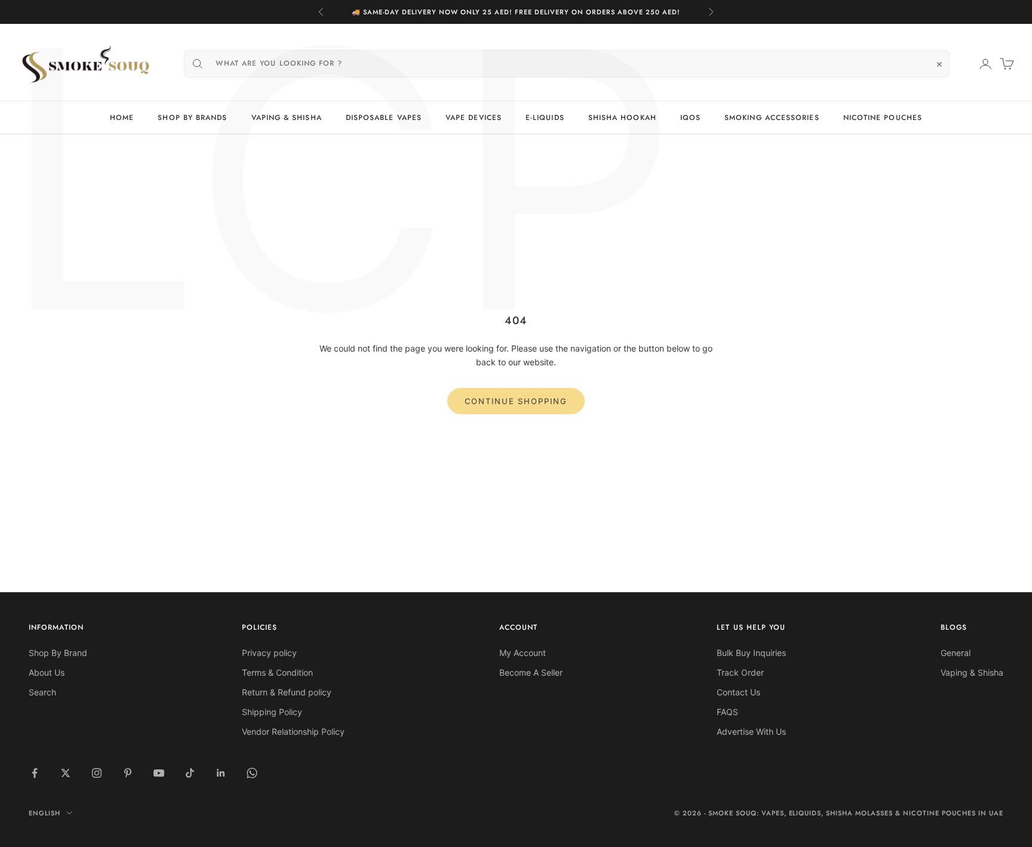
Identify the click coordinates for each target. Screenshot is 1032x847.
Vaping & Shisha (286, 117)
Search (42, 692)
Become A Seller (531, 672)
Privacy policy (269, 653)
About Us (46, 672)
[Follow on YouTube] (159, 773)
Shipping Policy (272, 712)
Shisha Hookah (622, 117)
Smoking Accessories (771, 117)
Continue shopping (516, 401)
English (44, 813)
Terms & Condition (277, 672)
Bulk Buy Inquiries (751, 653)
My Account (522, 653)
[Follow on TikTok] (190, 773)
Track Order (740, 672)
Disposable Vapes (384, 117)
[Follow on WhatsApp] (252, 773)
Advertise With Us (751, 731)
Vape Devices (474, 117)
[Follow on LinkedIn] (221, 773)
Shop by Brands (192, 117)
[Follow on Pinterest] (128, 773)
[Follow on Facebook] (35, 773)
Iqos (690, 117)
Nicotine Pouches (882, 117)
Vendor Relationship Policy (293, 731)
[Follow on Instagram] (97, 773)
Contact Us (738, 692)
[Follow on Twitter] (66, 773)
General (955, 653)
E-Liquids (545, 117)
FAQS (727, 712)
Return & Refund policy (286, 692)
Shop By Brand (58, 653)
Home (122, 117)
